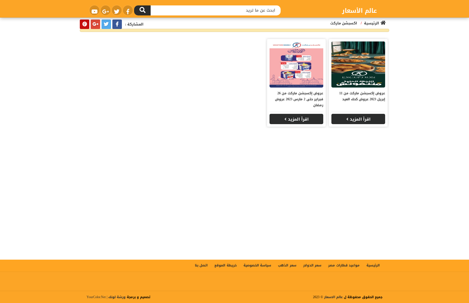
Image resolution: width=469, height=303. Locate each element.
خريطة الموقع (225, 265)
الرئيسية (373, 265)
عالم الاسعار (333, 297)
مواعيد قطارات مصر (344, 265)
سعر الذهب (287, 265)
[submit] (142, 10)
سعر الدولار (312, 265)
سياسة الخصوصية (257, 265)
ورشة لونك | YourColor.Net (106, 297)
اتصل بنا (201, 265)
